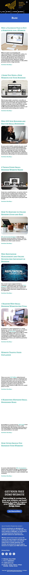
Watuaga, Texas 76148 (9, 558)
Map (9, 11)
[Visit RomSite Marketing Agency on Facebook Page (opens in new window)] (3, 554)
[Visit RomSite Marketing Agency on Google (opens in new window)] (10, 554)
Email (21, 11)
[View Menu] (26, 2)
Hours (15, 11)
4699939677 (10, 560)
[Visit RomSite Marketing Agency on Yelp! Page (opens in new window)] (14, 554)
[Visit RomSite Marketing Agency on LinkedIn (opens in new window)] (6, 554)
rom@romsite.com (8, 562)
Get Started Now (14, 511)
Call (3, 11)
